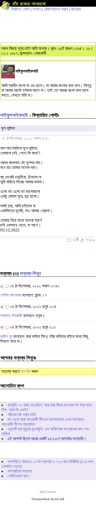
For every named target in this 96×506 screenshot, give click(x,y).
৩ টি (75, 240)
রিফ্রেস (76, 9)
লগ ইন (25, 371)
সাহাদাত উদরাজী (11, 315)
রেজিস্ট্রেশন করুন (56, 9)
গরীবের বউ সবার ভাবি (21, 414)
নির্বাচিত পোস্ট (20, 9)
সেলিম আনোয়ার (10, 295)
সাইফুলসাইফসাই (14, 115)
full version (48, 492)
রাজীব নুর (6, 336)
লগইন (37, 9)
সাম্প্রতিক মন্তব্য (19, 471)
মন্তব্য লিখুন (30, 273)
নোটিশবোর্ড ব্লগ (18, 476)
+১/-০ (90, 240)
